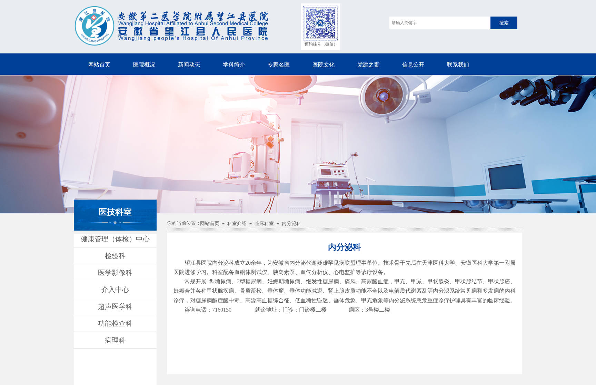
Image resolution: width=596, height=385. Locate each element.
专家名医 (279, 65)
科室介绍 (237, 223)
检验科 (115, 256)
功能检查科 (115, 323)
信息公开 (413, 65)
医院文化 (323, 65)
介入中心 (115, 289)
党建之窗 (368, 65)
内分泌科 (291, 223)
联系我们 (458, 65)
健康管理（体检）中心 (115, 239)
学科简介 (234, 65)
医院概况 (144, 65)
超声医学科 (115, 306)
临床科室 (264, 223)
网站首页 (99, 65)
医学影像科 (115, 272)
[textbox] (439, 23)
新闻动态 (189, 65)
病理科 (115, 340)
